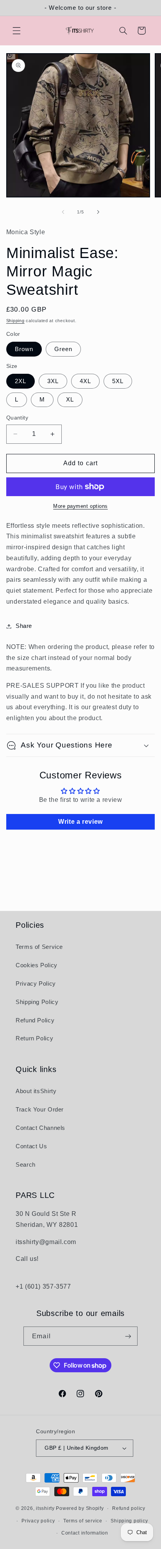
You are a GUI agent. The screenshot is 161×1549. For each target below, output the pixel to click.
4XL (85, 381)
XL (70, 399)
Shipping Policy (37, 1002)
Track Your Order (40, 1109)
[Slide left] (63, 212)
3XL (53, 381)
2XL (20, 381)
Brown (24, 349)
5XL (117, 381)
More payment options (80, 506)
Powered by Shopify (80, 1508)
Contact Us (31, 1146)
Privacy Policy (36, 984)
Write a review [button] (80, 821)
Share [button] (24, 626)
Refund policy (128, 1508)
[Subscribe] (128, 1336)
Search (26, 1165)
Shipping (15, 320)
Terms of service (82, 1521)
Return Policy (34, 1038)
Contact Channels (40, 1128)
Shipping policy (129, 1521)
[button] (16, 30)
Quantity (17, 418)
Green (63, 349)
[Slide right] (98, 212)
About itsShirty (36, 1091)
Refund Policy (35, 1020)
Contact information (84, 1533)
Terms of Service (39, 947)
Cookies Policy (36, 965)
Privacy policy (38, 1521)
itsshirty (45, 1508)
